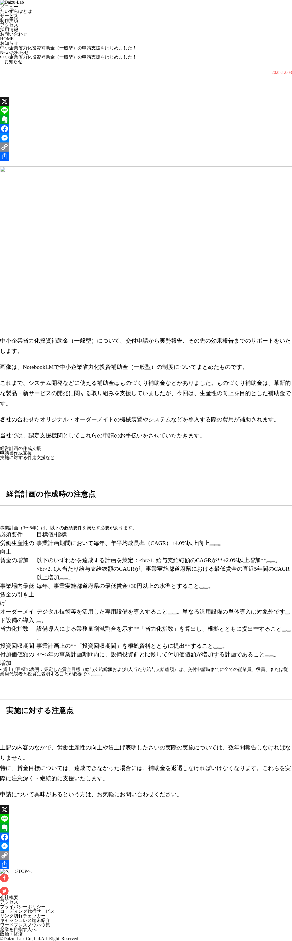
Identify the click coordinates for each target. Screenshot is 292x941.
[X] (146, 101)
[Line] (146, 110)
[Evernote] (146, 119)
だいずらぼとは (16, 11)
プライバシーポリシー (23, 906)
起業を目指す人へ (18, 929)
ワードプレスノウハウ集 (25, 924)
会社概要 (9, 897)
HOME (7, 38)
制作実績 (9, 20)
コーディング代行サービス (27, 911)
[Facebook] (146, 128)
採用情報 (9, 29)
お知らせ (9, 43)
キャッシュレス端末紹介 (25, 920)
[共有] (146, 156)
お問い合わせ (13, 34)
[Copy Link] (146, 147)
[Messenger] (146, 137)
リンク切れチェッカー (23, 915)
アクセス (9, 25)
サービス (9, 15)
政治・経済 (11, 934)
